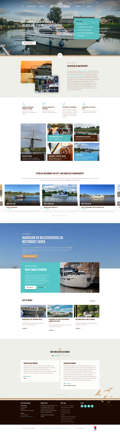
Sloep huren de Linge (65, 409)
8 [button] (65, 215)
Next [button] (118, 199)
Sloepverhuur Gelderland (84, 30)
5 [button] (59, 215)
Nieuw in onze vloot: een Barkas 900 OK (32, 319)
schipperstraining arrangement (76, 76)
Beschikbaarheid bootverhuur (85, 27)
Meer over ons (30, 287)
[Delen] (97, 3)
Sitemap (65, 428)
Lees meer (24, 328)
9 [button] (67, 215)
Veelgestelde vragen (65, 411)
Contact (89, 6)
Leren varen (81, 36)
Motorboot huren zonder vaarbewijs (68, 416)
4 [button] (61, 394)
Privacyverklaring (58, 428)
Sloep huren (42, 6)
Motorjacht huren (31, 6)
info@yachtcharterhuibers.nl (27, 416)
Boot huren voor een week (66, 420)
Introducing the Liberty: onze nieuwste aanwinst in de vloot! (59, 320)
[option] (60, 199)
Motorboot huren (82, 24)
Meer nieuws (92, 301)
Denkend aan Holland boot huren (68, 418)
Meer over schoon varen (29, 256)
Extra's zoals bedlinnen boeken (86, 33)
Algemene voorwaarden (48, 428)
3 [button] (59, 394)
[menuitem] (22, 6)
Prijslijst (62, 414)
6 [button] (61, 215)
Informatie (78, 6)
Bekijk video (41, 287)
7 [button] (63, 215)
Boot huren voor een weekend (67, 421)
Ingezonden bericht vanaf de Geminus (85, 319)
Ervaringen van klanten (65, 412)
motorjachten (84, 71)
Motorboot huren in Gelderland (67, 405)
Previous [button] (2, 199)
